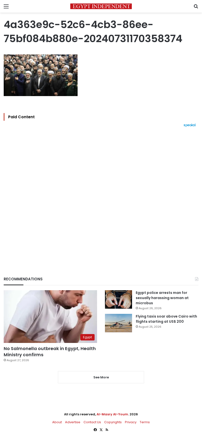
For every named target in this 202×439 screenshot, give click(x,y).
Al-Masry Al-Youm (112, 414)
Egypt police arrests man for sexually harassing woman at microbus (162, 297)
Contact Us (92, 422)
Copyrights (113, 422)
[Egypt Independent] (101, 6)
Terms (145, 422)
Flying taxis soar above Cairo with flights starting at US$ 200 (166, 319)
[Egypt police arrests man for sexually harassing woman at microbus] (118, 299)
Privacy (130, 422)
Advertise (72, 422)
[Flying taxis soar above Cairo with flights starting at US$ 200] (118, 323)
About (57, 422)
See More (101, 377)
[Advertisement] (101, 193)
